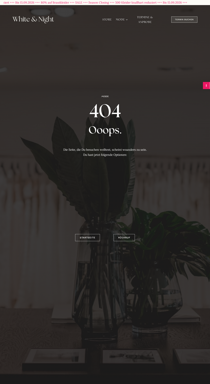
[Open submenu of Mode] (127, 19)
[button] (184, 19)
